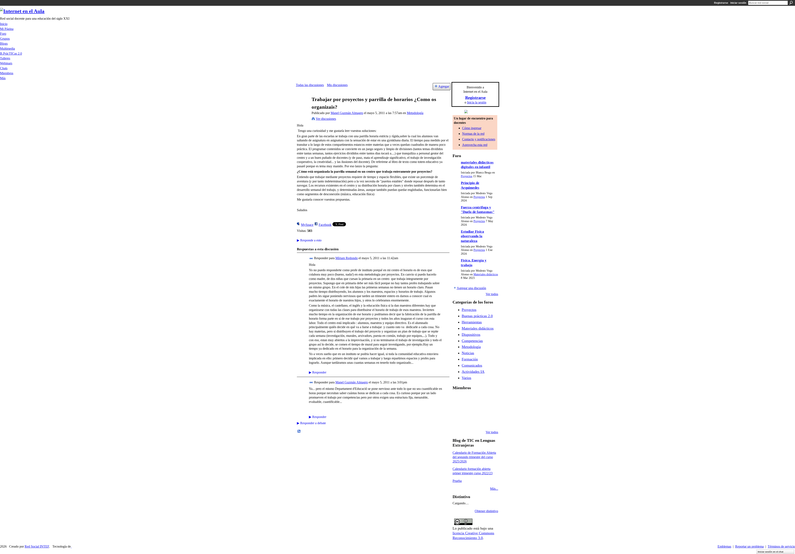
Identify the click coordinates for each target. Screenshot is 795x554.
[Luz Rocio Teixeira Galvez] (489, 410)
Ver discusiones (326, 118)
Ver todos (492, 294)
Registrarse (721, 2)
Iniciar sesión (738, 2)
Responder (317, 372)
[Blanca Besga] (479, 410)
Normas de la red (473, 133)
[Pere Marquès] (458, 421)
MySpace (307, 224)
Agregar (443, 86)
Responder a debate (311, 423)
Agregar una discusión (471, 288)
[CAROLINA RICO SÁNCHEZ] (489, 421)
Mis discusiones (337, 85)
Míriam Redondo (346, 258)
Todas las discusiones (310, 85)
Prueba (457, 481)
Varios (466, 378)
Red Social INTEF (37, 546)
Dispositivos (471, 334)
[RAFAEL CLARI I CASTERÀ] (468, 399)
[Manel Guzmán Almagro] (302, 107)
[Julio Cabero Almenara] (468, 421)
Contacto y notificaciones (478, 139)
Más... (494, 488)
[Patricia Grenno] (479, 421)
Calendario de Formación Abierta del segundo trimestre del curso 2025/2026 (474, 457)
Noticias (468, 353)
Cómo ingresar (471, 128)
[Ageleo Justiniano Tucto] (458, 399)
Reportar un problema (749, 546)
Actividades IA (473, 372)
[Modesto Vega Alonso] (489, 399)
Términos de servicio (781, 546)
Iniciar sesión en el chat (770, 551)
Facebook (325, 224)
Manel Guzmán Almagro (347, 113)
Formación (470, 359)
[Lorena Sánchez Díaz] (458, 410)
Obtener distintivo (486, 511)
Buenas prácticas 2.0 (477, 316)
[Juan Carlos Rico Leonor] (468, 410)
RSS (299, 431)
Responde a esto (309, 240)
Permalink (311, 258)
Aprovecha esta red (474, 145)
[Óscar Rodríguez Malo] (479, 399)
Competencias (472, 341)
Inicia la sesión (476, 102)
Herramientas (472, 322)
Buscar (791, 3)
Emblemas (724, 546)
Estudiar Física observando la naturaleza (472, 236)
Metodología (415, 113)
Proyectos (466, 176)
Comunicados (472, 365)
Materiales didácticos (485, 274)
